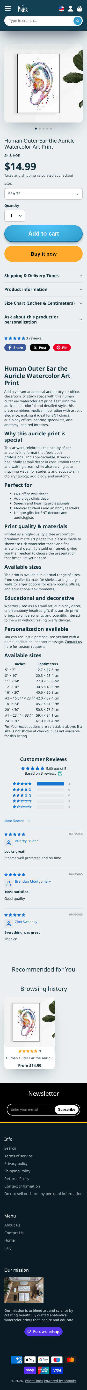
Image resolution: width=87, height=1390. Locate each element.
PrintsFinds (34, 1380)
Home (9, 1240)
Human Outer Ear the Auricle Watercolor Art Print (29, 1033)
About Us (12, 1225)
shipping (29, 175)
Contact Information (22, 1186)
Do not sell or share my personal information (43, 1193)
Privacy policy (16, 1163)
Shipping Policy (17, 1171)
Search (10, 1148)
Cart (80, 9)
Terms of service (18, 1156)
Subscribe (66, 1109)
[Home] (23, 8)
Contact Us (13, 1232)
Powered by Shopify (60, 1380)
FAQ (8, 1248)
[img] (14, 834)
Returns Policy (16, 1178)
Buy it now (44, 254)
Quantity (11, 205)
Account (70, 9)
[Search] (77, 21)
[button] (15, 338)
